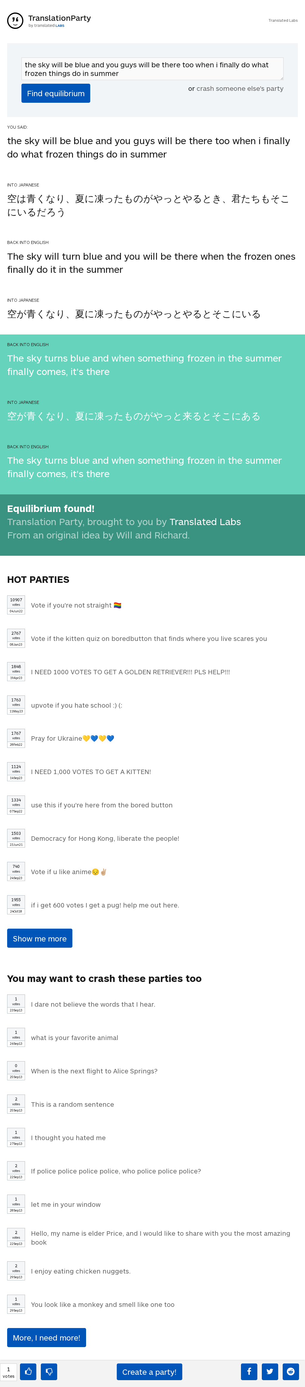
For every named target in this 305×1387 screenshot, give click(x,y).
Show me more (40, 938)
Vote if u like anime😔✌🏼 (69, 871)
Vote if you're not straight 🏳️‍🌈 (76, 605)
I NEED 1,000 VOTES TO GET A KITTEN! (91, 771)
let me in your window (66, 1204)
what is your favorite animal (74, 1037)
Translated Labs (283, 20)
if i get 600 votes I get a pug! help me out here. (105, 905)
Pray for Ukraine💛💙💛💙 (72, 738)
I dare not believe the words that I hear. (93, 1004)
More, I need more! (46, 1337)
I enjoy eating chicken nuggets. (81, 1271)
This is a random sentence (72, 1104)
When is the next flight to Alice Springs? (94, 1071)
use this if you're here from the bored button (102, 805)
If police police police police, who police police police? (116, 1171)
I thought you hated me (68, 1137)
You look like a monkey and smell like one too (103, 1304)
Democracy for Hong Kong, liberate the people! (105, 838)
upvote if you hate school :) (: (76, 705)
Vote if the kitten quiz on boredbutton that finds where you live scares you (149, 638)
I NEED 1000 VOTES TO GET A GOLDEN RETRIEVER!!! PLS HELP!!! (130, 671)
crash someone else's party (240, 88)
